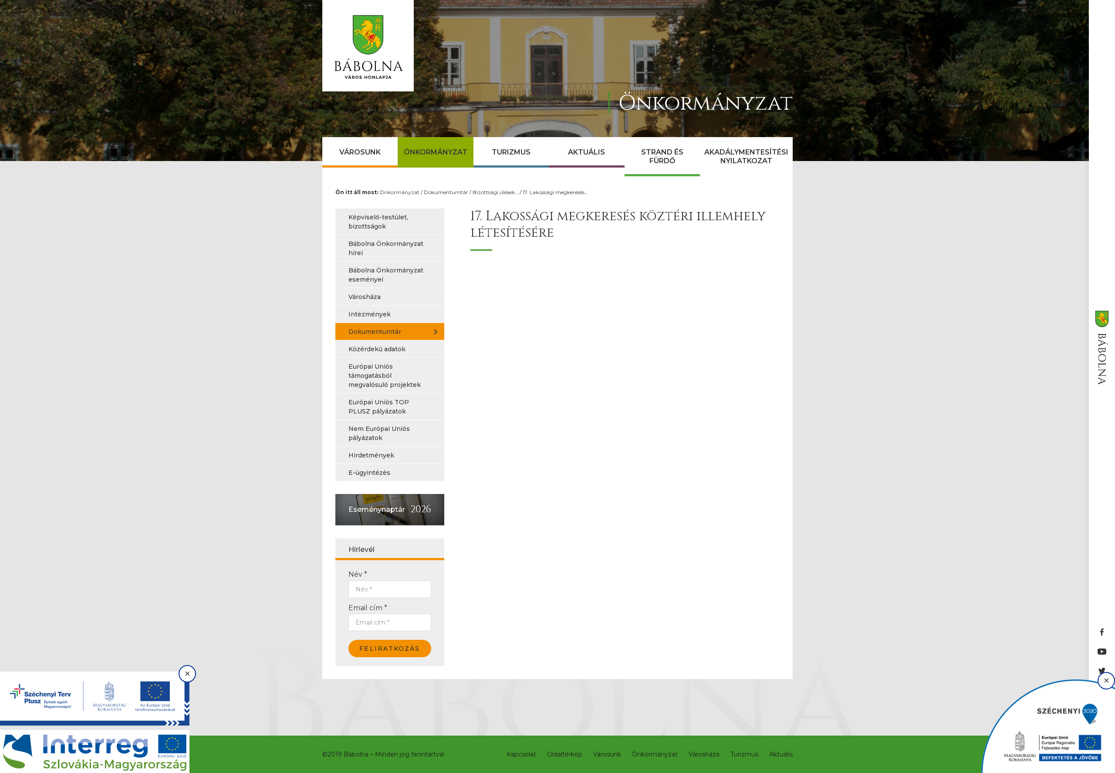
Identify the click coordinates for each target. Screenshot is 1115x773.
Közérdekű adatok (376, 349)
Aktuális (586, 152)
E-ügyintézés (369, 473)
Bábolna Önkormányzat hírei (385, 248)
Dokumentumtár (446, 192)
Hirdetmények (371, 455)
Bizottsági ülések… (495, 192)
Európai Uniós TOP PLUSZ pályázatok (378, 406)
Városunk (360, 152)
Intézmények (369, 314)
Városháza (364, 297)
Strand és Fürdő (662, 156)
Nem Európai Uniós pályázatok (379, 433)
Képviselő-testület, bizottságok (378, 221)
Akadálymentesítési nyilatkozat (746, 156)
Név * (357, 574)
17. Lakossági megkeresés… (555, 192)
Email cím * (367, 608)
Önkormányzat (435, 152)
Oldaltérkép (564, 754)
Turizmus (511, 152)
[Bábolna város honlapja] (368, 45)
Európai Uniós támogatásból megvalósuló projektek (384, 376)
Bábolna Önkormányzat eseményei (385, 274)
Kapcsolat (521, 754)
